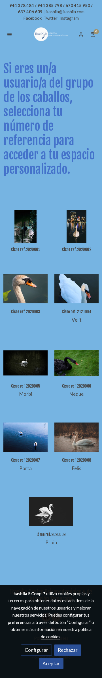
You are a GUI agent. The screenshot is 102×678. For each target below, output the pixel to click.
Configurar (36, 650)
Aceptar (51, 663)
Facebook (32, 18)
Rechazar (68, 650)
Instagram (69, 18)
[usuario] (81, 34)
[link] (51, 34)
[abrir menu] (10, 34)
